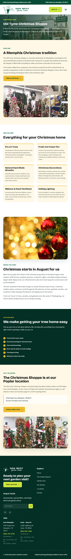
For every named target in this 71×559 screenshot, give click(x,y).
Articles (39, 493)
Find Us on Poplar (13, 78)
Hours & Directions (14, 410)
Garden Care (41, 481)
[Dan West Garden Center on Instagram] (5, 512)
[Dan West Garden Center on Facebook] (10, 512)
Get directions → (8, 536)
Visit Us (55, 9)
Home (39, 473)
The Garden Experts (44, 477)
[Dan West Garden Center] (16, 10)
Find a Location (12, 485)
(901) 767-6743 (9, 534)
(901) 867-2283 (26, 531)
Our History (41, 485)
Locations (40, 489)
